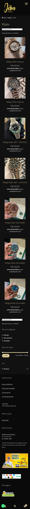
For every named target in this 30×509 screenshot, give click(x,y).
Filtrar (6, 355)
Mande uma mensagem (8, 434)
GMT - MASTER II (8, 338)
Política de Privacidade (8, 388)
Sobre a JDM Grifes (7, 384)
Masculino (6, 369)
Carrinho (23, 504)
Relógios (10, 17)
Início (5, 17)
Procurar (15, 506)
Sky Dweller (7, 340)
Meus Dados (5, 420)
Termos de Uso (6, 392)
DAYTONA (6, 335)
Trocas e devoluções (7, 396)
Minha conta (5, 506)
